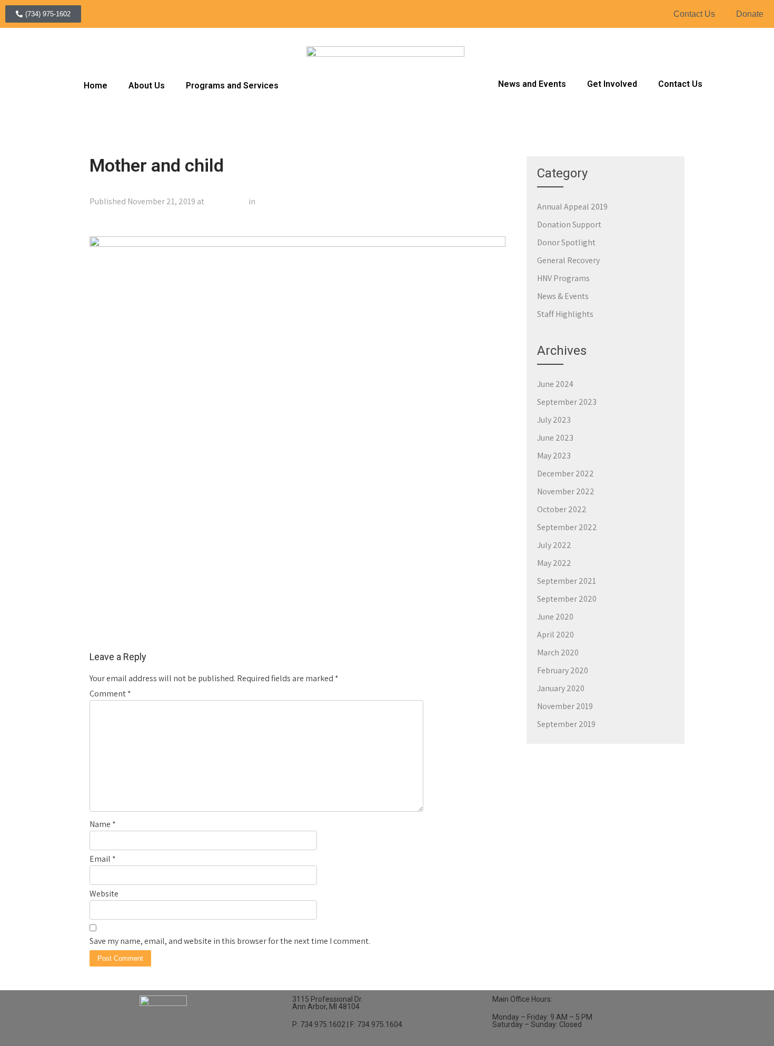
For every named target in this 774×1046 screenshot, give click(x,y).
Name (103, 824)
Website (104, 893)
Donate (749, 13)
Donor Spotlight (566, 242)
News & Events (563, 296)
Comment (110, 693)
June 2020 (555, 616)
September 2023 (567, 401)
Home (95, 86)
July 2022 (554, 545)
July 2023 (554, 419)
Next (492, 224)
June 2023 (555, 437)
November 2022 (565, 491)
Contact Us (694, 13)
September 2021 (566, 580)
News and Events (532, 84)
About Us (146, 86)
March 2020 (558, 652)
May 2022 (554, 563)
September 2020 (567, 598)
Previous (110, 224)
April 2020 (555, 634)
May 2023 (554, 455)
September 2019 (566, 724)
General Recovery (568, 260)
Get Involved (612, 84)
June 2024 (555, 384)
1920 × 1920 (226, 201)
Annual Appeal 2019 (572, 206)
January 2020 (560, 688)
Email (103, 858)
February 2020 (562, 670)
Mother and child (287, 201)
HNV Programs (563, 278)
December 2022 (565, 473)
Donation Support (569, 224)
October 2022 (562, 509)
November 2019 (565, 706)
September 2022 (567, 527)
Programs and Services (232, 86)
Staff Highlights (565, 314)
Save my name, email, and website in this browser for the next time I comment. (230, 941)
